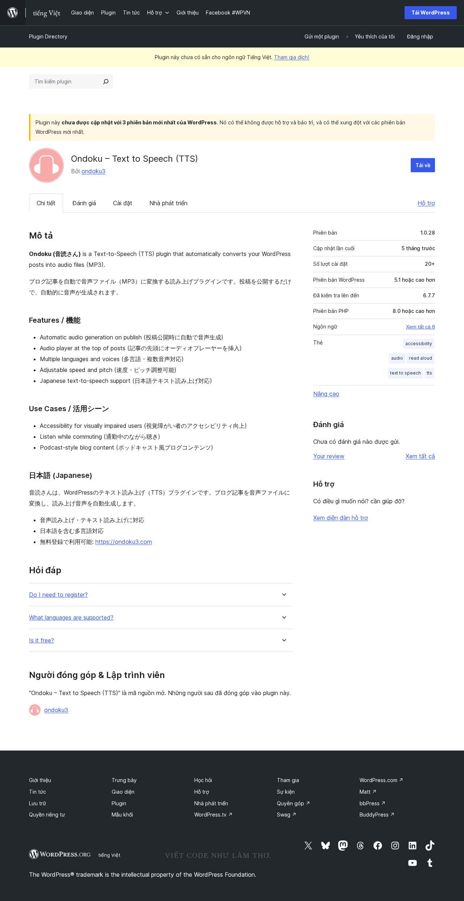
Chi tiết (46, 203)
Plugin (119, 803)
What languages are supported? (71, 617)
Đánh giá (84, 203)
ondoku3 (93, 171)
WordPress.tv (213, 814)
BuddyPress (377, 814)
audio (397, 358)
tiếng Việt (109, 855)
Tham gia (288, 780)
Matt (368, 792)
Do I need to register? (58, 594)
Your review (328, 456)
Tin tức (37, 792)
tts (429, 373)
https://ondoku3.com (123, 541)
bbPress (373, 803)
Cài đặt (122, 203)
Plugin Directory (48, 36)
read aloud (420, 358)
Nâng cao (326, 393)
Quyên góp (293, 803)
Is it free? (41, 640)
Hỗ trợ (426, 203)
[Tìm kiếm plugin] (106, 81)
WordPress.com (381, 780)
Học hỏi (203, 780)
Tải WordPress (430, 12)
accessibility (418, 343)
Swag (287, 814)
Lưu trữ (37, 803)
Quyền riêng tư (47, 814)
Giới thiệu (40, 780)
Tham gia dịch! (291, 57)
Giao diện (123, 792)
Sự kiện (286, 792)
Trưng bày (124, 780)
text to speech (405, 373)
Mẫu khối (122, 814)
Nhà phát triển (168, 203)
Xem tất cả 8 (420, 327)
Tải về (422, 165)
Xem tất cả (420, 456)
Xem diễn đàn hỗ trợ (340, 517)
